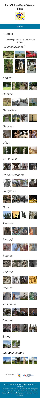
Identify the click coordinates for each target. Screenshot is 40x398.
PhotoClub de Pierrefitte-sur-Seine (20, 7)
